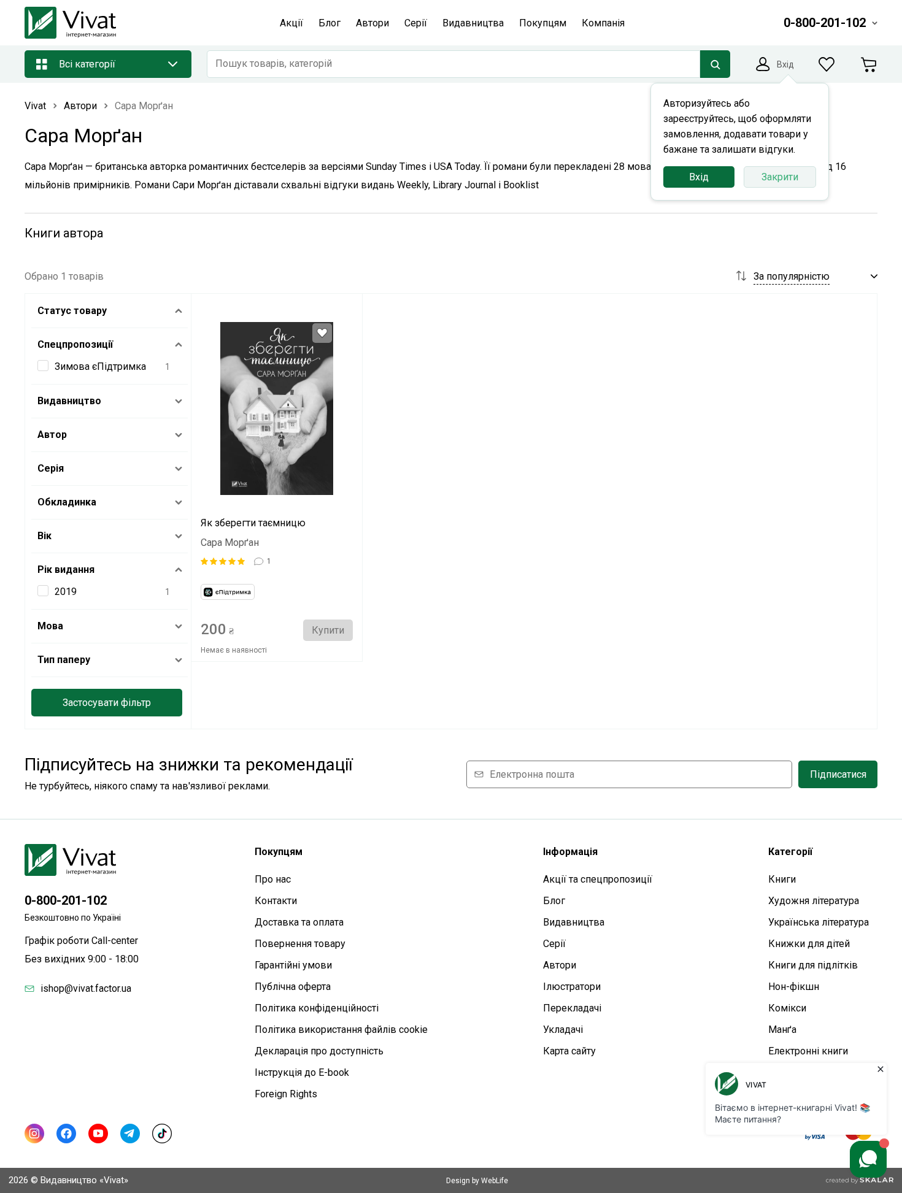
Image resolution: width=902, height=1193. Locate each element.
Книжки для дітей (809, 943)
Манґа (782, 1029)
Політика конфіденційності (317, 1008)
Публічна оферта (293, 986)
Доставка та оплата (299, 922)
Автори (559, 965)
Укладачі (563, 1029)
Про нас (273, 879)
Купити (328, 630)
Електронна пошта (532, 774)
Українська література (818, 922)
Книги (782, 879)
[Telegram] (130, 1133)
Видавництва (573, 922)
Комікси (787, 1008)
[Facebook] (66, 1133)
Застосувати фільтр (107, 702)
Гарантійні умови (293, 965)
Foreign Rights (286, 1094)
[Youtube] (98, 1133)
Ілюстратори (572, 986)
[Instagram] (34, 1133)
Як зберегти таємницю (253, 523)
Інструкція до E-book (302, 1072)
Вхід (699, 177)
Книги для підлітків (813, 965)
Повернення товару (300, 943)
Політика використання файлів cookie (341, 1029)
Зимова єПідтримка (100, 366)
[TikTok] (162, 1133)
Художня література (813, 901)
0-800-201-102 (66, 900)
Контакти (276, 901)
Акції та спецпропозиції (597, 879)
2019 (66, 591)
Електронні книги (808, 1051)
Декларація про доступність (319, 1051)
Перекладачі (572, 1008)
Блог (554, 901)
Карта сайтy (569, 1051)
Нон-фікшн (793, 986)
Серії (554, 943)
